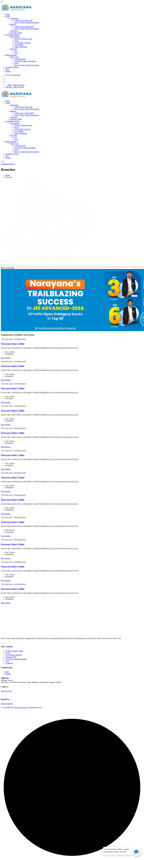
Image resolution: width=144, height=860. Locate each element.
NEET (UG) (14, 57)
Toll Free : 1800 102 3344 (14, 87)
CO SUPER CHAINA (22, 43)
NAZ (16, 53)
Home (7, 14)
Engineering (14, 18)
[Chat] (137, 852)
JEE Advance (15, 37)
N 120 (7, 653)
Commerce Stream (12, 67)
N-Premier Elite (20, 59)
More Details (5, 358)
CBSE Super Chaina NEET (24, 27)
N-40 (16, 63)
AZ (15, 51)
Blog (7, 69)
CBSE (7, 16)
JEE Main (13, 49)
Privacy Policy (138, 713)
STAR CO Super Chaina (23, 39)
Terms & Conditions (123, 713)
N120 (16, 41)
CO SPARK (18, 45)
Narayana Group (20, 707)
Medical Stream (11, 55)
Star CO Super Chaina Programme (26, 22)
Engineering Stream (12, 35)
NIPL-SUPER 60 (20, 47)
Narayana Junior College (12, 343)
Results (8, 71)
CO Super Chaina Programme (25, 61)
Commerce (14, 31)
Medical (13, 25)
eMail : (16, 85)
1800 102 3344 (6, 691)
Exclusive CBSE (16, 33)
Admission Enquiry (8, 164)
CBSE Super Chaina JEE (23, 20)
